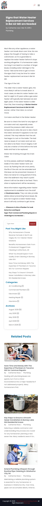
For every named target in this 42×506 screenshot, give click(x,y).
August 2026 (14, 309)
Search (32, 224)
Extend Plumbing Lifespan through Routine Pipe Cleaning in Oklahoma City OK (19, 471)
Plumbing (9, 30)
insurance (13, 301)
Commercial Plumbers (18, 290)
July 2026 (12, 313)
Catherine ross (14, 28)
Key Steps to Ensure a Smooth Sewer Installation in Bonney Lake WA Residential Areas (22, 275)
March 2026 (13, 325)
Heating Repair (15, 297)
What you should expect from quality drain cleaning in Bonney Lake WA (22, 256)
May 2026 (12, 317)
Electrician (13, 293)
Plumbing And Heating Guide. (27, 501)
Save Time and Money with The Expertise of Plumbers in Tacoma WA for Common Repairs (22, 266)
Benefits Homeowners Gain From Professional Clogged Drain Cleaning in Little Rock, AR (22, 247)
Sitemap (27, 503)
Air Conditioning (15, 286)
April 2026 (13, 321)
